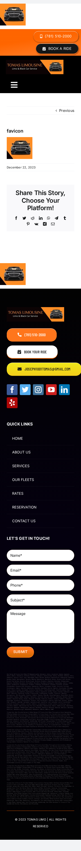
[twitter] (25, 389)
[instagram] (38, 389)
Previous (66, 110)
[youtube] (51, 389)
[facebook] (12, 389)
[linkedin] (64, 389)
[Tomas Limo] (34, 61)
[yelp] (12, 402)
